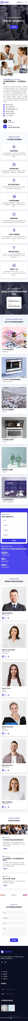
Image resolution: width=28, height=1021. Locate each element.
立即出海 (14, 27)
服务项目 (5, 974)
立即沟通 (19, 2)
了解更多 (5, 848)
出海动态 (5, 978)
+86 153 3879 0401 (14, 306)
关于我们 (5, 971)
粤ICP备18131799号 (5, 1018)
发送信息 (14, 540)
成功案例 (5, 976)
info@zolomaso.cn (14, 301)
